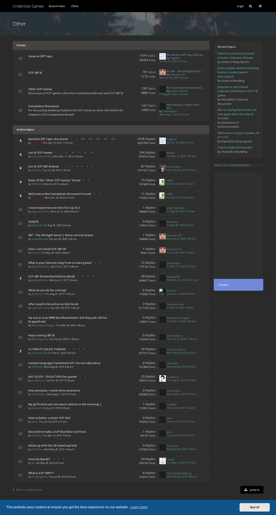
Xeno (35, 421)
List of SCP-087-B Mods (43, 166)
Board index (57, 6)
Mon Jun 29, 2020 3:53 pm (173, 77)
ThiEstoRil (37, 366)
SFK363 (36, 184)
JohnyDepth (173, 263)
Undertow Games (28, 6)
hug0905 (175, 58)
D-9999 (169, 180)
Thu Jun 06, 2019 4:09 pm (181, 435)
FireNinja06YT (40, 476)
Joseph (35, 252)
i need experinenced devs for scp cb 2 (54, 208)
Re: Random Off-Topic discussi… (186, 54)
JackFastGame (40, 280)
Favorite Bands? (39, 459)
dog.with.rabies (40, 211)
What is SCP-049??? (41, 473)
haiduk (170, 459)
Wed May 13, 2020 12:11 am (182, 279)
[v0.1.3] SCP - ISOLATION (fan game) (52, 376)
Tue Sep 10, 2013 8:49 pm (179, 197)
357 (105, 138)
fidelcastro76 (177, 74)
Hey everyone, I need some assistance (54, 390)
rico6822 (171, 404)
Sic (33, 462)
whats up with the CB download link (52, 445)
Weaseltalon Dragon (43, 325)
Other (75, 6)
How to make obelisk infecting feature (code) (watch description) (238, 72)
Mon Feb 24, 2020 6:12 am (181, 352)
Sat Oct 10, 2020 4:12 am (173, 61)
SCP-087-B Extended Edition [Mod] (51, 276)
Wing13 (171, 152)
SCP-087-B (35, 73)
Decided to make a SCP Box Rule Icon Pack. (57, 432)
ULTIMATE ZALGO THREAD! (47, 349)
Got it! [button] (254, 507)
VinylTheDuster (179, 90)
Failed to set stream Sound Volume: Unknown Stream (236, 55)
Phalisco (171, 290)
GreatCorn (38, 380)
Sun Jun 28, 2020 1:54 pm (181, 252)
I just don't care (40, 307)
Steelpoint (38, 197)
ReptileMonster (41, 266)
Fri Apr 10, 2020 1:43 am (180, 307)
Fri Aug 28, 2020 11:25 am (173, 94)
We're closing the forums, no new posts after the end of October (237, 114)
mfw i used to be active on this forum (53, 304)
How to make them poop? (235, 147)
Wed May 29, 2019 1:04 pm (182, 449)
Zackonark (38, 294)
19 (91, 152)
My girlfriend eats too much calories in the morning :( (64, 404)
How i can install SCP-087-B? (47, 249)
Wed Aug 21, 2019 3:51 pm (174, 114)
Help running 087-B (41, 335)
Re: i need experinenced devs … (185, 87)
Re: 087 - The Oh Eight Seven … (185, 71)
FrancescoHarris (176, 349)
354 (83, 138)
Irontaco (36, 142)
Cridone (36, 170)
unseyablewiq (40, 238)
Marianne (37, 225)
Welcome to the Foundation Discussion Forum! (59, 194)
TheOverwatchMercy (179, 473)
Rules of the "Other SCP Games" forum (54, 180)
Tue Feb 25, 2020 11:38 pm (182, 338)
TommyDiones (175, 304)
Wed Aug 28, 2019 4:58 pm (181, 366)
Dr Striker (37, 449)
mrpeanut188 (39, 352)
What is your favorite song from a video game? (60, 263)
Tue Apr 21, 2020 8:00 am (181, 293)
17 (79, 152)
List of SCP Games (40, 152)
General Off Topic (40, 56)
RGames (36, 435)
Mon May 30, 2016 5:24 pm (182, 170)
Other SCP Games (40, 89)
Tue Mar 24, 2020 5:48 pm (181, 321)
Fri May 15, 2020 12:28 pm (181, 266)
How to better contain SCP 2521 (49, 418)
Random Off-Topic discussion (48, 139)
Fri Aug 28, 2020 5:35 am (180, 225)
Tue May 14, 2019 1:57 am (181, 462)
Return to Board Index (29, 489)
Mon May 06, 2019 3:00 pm (182, 476)
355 (90, 138)
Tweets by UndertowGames (232, 165)
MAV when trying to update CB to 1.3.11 (238, 135)
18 (85, 152)
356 (98, 138)
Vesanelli (37, 408)
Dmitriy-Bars (174, 166)
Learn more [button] (139, 507)
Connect (223, 284)
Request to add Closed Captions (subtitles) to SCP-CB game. (237, 91)
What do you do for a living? (47, 290)
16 (72, 152)
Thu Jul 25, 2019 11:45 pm (181, 407)
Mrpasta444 (173, 276)
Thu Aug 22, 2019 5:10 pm (181, 380)
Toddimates (170, 111)
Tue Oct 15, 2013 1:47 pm (179, 183)
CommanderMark (42, 156)
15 (66, 152)
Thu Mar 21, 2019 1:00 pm (181, 156)
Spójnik (33, 221)
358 (113, 138)
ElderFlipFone (40, 339)
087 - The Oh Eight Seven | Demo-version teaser (61, 235)
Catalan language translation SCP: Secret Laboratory (64, 363)
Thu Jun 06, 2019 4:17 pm (181, 421)
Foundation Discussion (43, 106)
